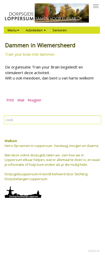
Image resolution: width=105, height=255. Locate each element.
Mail (20, 100)
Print (10, 100)
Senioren (59, 30)
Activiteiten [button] (34, 30)
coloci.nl (93, 251)
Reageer (34, 100)
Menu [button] (12, 30)
